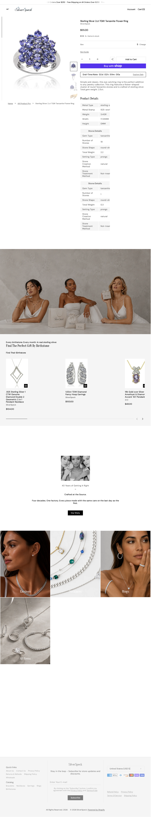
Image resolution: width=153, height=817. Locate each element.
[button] (9, 9)
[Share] (112, 59)
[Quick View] (25, 385)
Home (10, 103)
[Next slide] (142, 418)
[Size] (113, 44)
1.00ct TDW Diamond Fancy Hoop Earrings (75, 392)
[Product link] (16, 384)
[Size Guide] (84, 52)
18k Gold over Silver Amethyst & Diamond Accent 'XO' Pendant (133, 395)
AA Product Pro (24, 103)
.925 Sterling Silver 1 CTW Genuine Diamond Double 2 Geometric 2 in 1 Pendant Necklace (16, 396)
